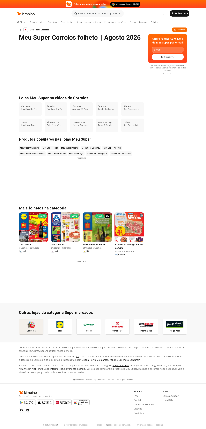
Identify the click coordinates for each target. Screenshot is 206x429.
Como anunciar (171, 395)
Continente (70, 368)
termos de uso (155, 68)
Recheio (81, 368)
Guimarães (102, 359)
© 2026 (50, 425)
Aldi (34, 368)
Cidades (154, 22)
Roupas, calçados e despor (89, 22)
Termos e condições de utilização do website (113, 425)
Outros (132, 22)
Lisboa (85, 359)
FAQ (136, 395)
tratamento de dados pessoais (175, 69)
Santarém (135, 359)
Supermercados (37, 22)
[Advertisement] (81, 179)
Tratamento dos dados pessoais (150, 425)
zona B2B (168, 400)
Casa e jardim (67, 22)
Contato (138, 400)
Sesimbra (124, 359)
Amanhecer (25, 368)
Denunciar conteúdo (144, 404)
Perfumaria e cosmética (115, 22)
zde (77, 356)
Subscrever (181, 29)
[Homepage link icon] (74, 380)
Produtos (143, 22)
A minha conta (181, 13)
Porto (93, 359)
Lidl (88, 368)
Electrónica (52, 22)
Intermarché (56, 368)
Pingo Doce (43, 368)
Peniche (113, 359)
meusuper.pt (36, 372)
